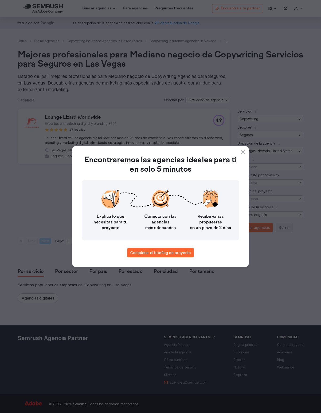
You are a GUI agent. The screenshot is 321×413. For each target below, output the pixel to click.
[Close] (243, 152)
